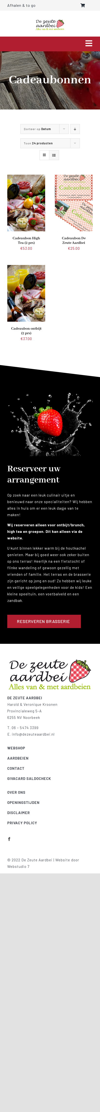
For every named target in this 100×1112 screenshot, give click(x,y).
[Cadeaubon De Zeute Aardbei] (74, 178)
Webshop (16, 748)
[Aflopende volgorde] (75, 129)
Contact (16, 768)
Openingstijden (23, 802)
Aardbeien (18, 758)
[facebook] (9, 839)
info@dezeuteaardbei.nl (33, 734)
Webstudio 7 (18, 866)
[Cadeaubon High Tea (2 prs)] (26, 178)
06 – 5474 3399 (25, 727)
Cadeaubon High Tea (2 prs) (26, 240)
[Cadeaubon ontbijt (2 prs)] (26, 268)
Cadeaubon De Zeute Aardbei (74, 240)
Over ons (16, 792)
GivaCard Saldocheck (29, 778)
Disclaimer (18, 812)
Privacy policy (22, 823)
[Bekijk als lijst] (54, 155)
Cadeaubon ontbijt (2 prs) (26, 331)
